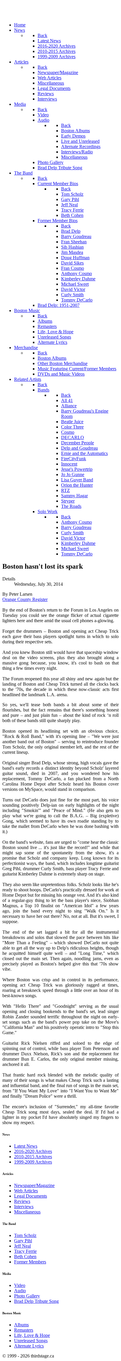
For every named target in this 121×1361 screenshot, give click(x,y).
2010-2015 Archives (33, 1156)
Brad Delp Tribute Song (36, 1301)
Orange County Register (25, 599)
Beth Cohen (25, 1256)
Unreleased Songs (31, 1340)
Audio (20, 1290)
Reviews (22, 1201)
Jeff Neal (22, 1245)
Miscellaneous (27, 1211)
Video (19, 1285)
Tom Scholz (25, 1235)
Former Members (30, 1261)
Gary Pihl (23, 1240)
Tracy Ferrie (25, 1251)
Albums (21, 1324)
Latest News (25, 1146)
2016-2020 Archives (33, 1151)
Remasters (23, 1329)
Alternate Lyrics (29, 1345)
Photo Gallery (27, 1295)
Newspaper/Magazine (34, 1185)
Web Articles (26, 1190)
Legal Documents (30, 1195)
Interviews (23, 1206)
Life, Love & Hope (32, 1335)
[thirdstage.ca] (33, 14)
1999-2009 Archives (33, 1161)
